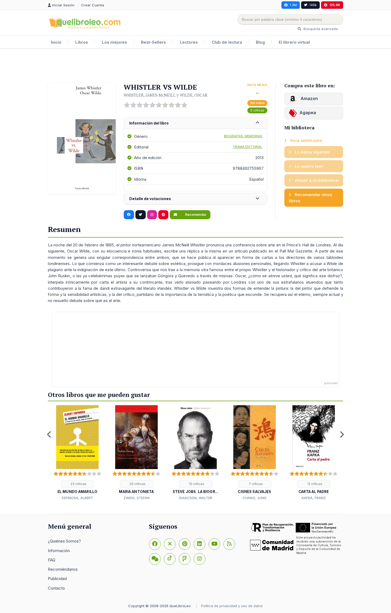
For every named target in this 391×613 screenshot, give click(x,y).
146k (313, 5)
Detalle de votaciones (150, 198)
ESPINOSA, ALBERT (77, 498)
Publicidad (57, 578)
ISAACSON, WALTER (195, 498)
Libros (81, 42)
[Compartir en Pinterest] (163, 214)
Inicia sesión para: (306, 140)
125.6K (334, 5)
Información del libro (149, 123)
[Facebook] (155, 544)
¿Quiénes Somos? (64, 541)
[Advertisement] (195, 66)
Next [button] (341, 434)
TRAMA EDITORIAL (247, 147)
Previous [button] (49, 434)
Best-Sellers (153, 42)
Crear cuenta (92, 5)
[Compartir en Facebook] (129, 214)
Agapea (308, 112)
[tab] (195, 123)
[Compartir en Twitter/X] (140, 214)
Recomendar (195, 215)
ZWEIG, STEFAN (136, 498)
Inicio (56, 42)
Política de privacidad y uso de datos (232, 606)
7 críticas (255, 484)
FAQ (51, 559)
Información (59, 550)
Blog (260, 42)
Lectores (189, 42)
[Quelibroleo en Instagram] (152, 214)
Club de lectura (227, 42)
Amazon (309, 98)
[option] (77, 453)
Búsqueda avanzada (320, 29)
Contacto (56, 588)
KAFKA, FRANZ (314, 498)
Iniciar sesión (64, 5)
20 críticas (137, 484)
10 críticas (196, 484)
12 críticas (314, 484)
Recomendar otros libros (310, 197)
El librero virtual (294, 42)
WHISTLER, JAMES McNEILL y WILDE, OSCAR (165, 95)
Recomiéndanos (63, 569)
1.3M (293, 5)
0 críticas (257, 110)
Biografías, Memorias (243, 136)
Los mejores (114, 42)
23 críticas (78, 484)
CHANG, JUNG (255, 498)
